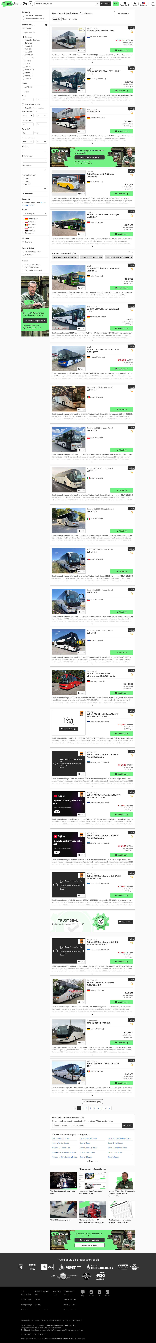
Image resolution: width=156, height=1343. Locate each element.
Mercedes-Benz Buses (61, 1147)
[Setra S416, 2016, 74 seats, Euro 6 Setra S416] (68, 439)
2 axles (28, 178)
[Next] (83, 39)
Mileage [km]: (26, 120)
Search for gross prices (33, 104)
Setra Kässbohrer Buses (117, 1147)
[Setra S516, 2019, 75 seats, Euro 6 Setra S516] (68, 601)
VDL (28, 61)
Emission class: (27, 156)
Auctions (29, 255)
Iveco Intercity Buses (60, 1143)
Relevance (124, 13)
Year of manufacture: (29, 112)
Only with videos (31, 267)
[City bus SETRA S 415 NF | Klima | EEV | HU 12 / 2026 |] (68, 80)
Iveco (28, 46)
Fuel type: (25, 146)
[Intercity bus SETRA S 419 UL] (68, 120)
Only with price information (34, 108)
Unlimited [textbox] (29, 214)
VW (27, 64)
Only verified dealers (33, 270)
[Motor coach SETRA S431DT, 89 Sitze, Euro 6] (68, 39)
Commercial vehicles (34, 16)
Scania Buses (85, 1143)
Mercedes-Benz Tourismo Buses (120, 257)
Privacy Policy (55, 1338)
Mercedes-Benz (32, 40)
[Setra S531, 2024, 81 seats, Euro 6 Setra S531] (68, 641)
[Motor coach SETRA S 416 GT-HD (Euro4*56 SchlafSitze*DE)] (68, 991)
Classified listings (33, 252)
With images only (32, 264)
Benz (28, 43)
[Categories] (31, 3)
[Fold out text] (92, 62)
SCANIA (29, 55)
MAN (28, 49)
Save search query (93, 1101)
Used (28, 242)
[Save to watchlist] (131, 31)
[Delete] (98, 3)
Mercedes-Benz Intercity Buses (64, 1157)
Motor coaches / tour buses (65, 257)
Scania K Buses (86, 1157)
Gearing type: (27, 165)
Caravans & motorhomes (34, 19)
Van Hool (29, 58)
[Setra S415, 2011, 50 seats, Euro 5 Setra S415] (68, 479)
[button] (153, 3)
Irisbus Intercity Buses (61, 1138)
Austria (31, 227)
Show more (93, 1161)
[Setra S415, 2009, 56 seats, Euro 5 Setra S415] (68, 520)
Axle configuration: (28, 175)
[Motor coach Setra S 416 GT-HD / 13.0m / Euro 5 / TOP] (68, 1072)
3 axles (28, 181)
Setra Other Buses (115, 1152)
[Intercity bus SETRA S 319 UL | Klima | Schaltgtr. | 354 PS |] (68, 317)
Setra (28, 37)
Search (106, 4)
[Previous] (54, 39)
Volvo (28, 52)
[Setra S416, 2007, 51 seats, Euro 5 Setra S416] (68, 398)
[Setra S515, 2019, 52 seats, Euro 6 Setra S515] (68, 560)
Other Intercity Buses (88, 1138)
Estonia (31, 230)
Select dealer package (35, 320)
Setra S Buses (113, 1157)
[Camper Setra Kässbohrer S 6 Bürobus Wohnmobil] (68, 183)
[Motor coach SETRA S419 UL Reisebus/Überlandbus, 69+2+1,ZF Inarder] (68, 682)
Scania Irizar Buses (87, 1152)
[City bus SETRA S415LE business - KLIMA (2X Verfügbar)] (68, 223)
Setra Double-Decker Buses (119, 1138)
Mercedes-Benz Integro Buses (64, 1152)
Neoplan (29, 70)
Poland (31, 221)
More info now (125, 922)
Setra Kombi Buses (115, 1143)
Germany (33, 219)
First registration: (28, 138)
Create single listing (89, 1245)
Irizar (28, 79)
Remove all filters (70, 19)
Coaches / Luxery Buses (92, 257)
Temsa (28, 76)
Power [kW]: (26, 129)
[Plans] (35, 302)
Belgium (32, 224)
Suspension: (26, 184)
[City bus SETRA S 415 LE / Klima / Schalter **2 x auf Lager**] (68, 358)
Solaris (28, 73)
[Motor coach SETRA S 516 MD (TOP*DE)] (68, 1032)
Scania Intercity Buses (88, 1147)
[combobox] (35, 214)
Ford (28, 67)
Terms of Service (68, 1338)
